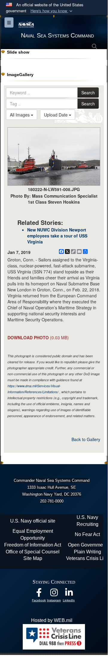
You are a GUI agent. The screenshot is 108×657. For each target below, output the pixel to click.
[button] (52, 11)
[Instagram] (53, 594)
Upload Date (56, 115)
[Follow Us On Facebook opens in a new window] (38, 594)
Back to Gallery (86, 439)
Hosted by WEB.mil (51, 620)
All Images (20, 115)
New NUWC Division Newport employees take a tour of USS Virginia (57, 236)
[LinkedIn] (68, 594)
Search (88, 93)
